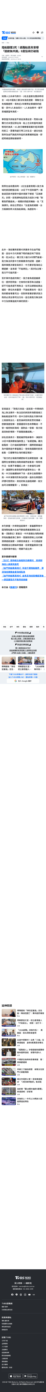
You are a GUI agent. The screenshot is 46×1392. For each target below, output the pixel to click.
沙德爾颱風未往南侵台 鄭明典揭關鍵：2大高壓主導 (25, 38)
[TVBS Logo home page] (9, 32)
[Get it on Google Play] (30, 1376)
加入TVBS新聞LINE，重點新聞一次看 (23, 677)
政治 (8, 43)
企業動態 (5, 1343)
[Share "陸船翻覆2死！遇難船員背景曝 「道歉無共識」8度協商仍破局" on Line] (38, 32)
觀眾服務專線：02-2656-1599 (23, 1289)
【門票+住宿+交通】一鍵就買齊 (23, 653)
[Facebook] (12, 1295)
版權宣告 (5, 1330)
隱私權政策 (5, 1321)
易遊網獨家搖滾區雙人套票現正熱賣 (23, 650)
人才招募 (5, 1346)
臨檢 (37, 627)
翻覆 (31, 627)
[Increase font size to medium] (33, 32)
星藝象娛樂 (5, 1352)
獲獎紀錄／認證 (7, 1367)
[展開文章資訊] (42, 57)
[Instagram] (25, 1295)
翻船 (24, 627)
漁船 (4, 627)
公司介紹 (5, 1340)
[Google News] (34, 1295)
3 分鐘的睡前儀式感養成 (23, 641)
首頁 (3, 43)
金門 (11, 627)
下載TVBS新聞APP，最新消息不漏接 (23, 674)
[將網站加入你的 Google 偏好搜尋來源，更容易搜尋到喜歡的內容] (23, 681)
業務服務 (5, 1361)
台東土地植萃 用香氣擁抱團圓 (23, 636)
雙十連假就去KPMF (23, 648)
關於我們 (5, 1307)
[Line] (16, 1295)
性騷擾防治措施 (7, 1324)
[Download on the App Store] (16, 1376)
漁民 (17, 627)
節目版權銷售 (6, 1355)
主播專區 (5, 1349)
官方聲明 (5, 1364)
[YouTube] (29, 1295)
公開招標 (5, 1358)
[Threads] (21, 1295)
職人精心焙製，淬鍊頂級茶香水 (23, 638)
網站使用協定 (6, 1327)
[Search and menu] (42, 32)
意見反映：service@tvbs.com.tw (23, 1286)
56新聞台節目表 (7, 1310)
